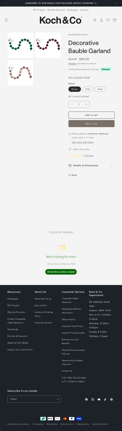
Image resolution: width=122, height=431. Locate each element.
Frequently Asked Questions (70, 300)
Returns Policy (68, 319)
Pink (88, 89)
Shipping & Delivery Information (71, 310)
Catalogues (72, 9)
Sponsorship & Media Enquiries (72, 362)
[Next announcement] (116, 3)
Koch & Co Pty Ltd (22, 424)
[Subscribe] (57, 399)
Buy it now (91, 123)
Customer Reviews (43, 322)
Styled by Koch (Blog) (17, 342)
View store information (83, 142)
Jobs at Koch (41, 305)
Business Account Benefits (70, 341)
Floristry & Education (17, 336)
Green (75, 89)
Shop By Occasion (56, 9)
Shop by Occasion (16, 312)
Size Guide (12, 329)
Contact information (100, 424)
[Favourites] (108, 20)
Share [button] (74, 175)
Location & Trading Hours (44, 314)
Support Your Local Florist (20, 349)
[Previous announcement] (6, 3)
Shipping (72, 63)
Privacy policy (38, 424)
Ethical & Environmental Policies (73, 352)
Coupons (84, 9)
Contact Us (67, 370)
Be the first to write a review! (61, 271)
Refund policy (52, 424)
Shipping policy (83, 424)
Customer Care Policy (72, 326)
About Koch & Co (43, 298)
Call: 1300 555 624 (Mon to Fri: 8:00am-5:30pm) (74, 379)
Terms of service (67, 424)
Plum (100, 89)
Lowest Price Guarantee (73, 332)
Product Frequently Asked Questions (16, 320)
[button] (6, 20)
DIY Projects (39, 9)
